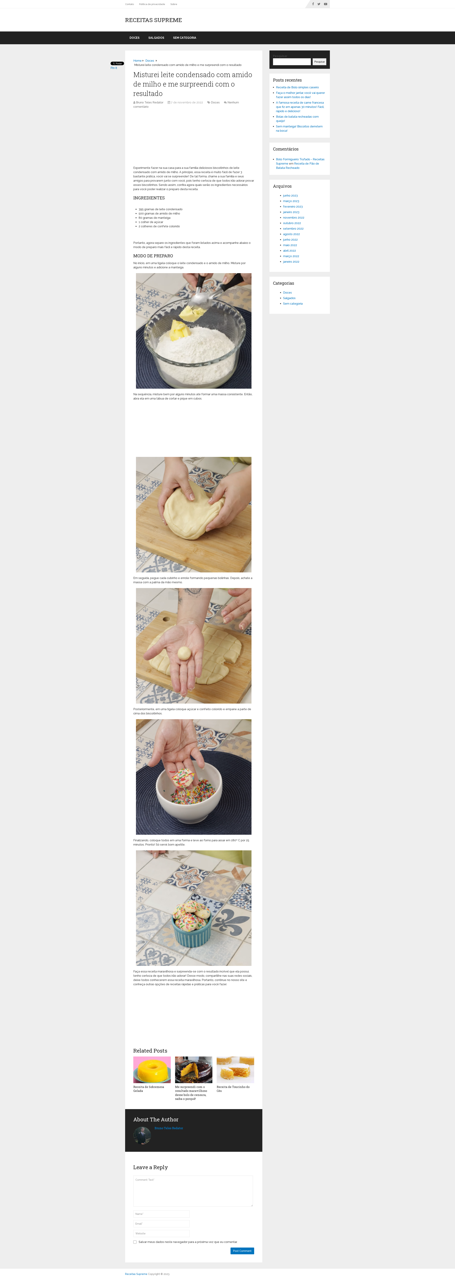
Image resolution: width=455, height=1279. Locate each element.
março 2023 (291, 201)
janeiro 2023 (291, 212)
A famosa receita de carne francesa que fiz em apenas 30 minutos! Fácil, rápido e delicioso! (300, 107)
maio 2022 (290, 245)
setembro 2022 (293, 228)
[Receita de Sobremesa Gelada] (152, 1070)
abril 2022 (289, 250)
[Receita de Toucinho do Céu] (235, 1070)
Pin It (114, 68)
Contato (129, 4)
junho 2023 (290, 195)
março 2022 (291, 256)
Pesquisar (280, 56)
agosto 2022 (291, 234)
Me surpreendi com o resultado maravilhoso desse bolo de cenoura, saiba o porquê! (191, 1093)
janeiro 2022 (291, 261)
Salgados (156, 37)
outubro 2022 (292, 223)
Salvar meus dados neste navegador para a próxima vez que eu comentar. (188, 1242)
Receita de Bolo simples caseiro (297, 87)
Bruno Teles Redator (149, 102)
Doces (135, 37)
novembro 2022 (293, 217)
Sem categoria (184, 37)
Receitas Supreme (153, 20)
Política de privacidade (152, 4)
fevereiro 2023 (293, 206)
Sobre (173, 4)
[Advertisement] (193, 139)
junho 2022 (290, 239)
